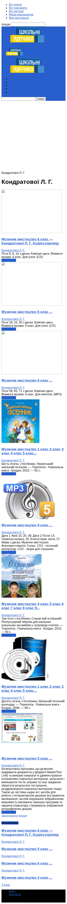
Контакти (15, 894)
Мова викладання (21, 14)
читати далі (8, 260)
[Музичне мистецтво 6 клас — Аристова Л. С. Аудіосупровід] (31, 373)
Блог (12, 891)
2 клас (5, 884)
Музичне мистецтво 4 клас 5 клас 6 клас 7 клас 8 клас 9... (32, 606)
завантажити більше (14, 815)
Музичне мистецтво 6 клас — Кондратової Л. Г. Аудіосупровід (30, 241)
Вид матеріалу (19, 17)
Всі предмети (18, 7)
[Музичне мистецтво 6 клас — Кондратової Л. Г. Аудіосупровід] (31, 232)
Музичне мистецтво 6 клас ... (26, 380)
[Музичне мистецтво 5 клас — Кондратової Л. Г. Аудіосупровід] (31, 304)
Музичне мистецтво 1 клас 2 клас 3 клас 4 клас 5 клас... (32, 451)
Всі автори (16, 11)
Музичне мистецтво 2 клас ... (26, 878)
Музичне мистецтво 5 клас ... (26, 312)
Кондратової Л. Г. (13, 250)
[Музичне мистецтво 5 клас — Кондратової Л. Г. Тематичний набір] (29, 751)
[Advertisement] (33, 136)
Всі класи (15, 4)
